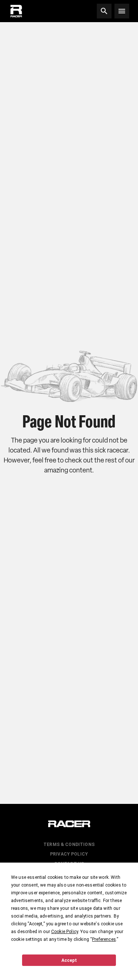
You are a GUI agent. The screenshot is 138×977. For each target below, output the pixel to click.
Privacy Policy (69, 854)
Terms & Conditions (69, 844)
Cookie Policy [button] (64, 931)
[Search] (104, 11)
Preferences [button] (104, 939)
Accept (69, 960)
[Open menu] (121, 11)
